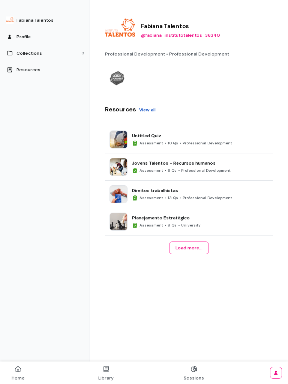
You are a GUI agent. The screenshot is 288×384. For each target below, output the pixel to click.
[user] (276, 373)
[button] (45, 20)
